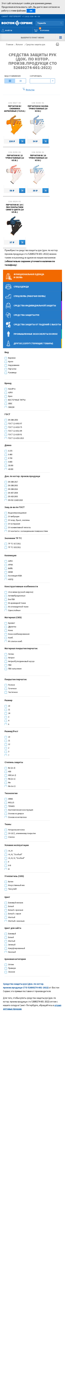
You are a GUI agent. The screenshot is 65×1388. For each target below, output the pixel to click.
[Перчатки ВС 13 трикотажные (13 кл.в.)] (14, 175)
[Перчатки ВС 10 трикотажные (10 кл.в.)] (37, 175)
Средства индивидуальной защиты (35, 305)
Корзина (44, 29)
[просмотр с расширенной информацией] (10, 81)
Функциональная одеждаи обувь (29, 276)
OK (31, 10)
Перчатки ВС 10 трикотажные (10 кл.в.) (38, 158)
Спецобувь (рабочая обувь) (30, 296)
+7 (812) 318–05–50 (31, 16)
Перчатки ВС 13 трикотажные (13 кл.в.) (14, 158)
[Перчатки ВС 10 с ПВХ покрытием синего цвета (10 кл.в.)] (14, 227)
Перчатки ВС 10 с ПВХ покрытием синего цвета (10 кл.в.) (15, 208)
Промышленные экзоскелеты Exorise (36, 333)
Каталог (20, 44)
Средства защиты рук (35, 44)
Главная (10, 44)
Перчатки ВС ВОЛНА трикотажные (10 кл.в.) (38, 108)
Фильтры (30, 89)
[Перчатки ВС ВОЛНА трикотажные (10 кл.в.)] (37, 126)
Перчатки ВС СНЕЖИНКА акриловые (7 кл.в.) (14, 108)
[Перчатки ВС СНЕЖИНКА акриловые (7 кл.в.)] (14, 126)
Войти (8, 30)
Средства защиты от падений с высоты (37, 324)
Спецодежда (21, 286)
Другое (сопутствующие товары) (33, 343)
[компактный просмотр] (20, 81)
